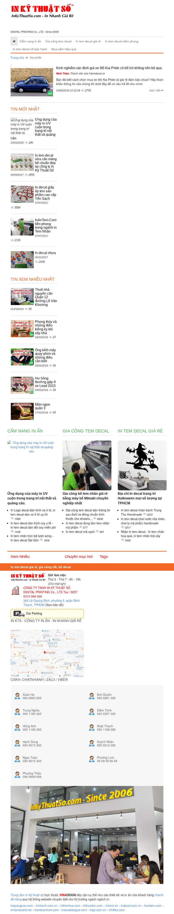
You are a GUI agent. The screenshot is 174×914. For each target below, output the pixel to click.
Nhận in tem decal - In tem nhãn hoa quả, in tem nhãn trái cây (142, 533)
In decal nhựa (45, 253)
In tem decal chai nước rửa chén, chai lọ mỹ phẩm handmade (143, 521)
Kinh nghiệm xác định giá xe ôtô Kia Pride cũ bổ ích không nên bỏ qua (109, 68)
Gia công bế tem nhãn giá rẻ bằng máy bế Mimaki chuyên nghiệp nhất (85, 498)
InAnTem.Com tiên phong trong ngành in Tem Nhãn (46, 225)
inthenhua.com (70, 905)
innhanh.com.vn (46, 905)
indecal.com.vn (131, 905)
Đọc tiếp (155, 90)
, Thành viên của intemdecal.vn (80, 73)
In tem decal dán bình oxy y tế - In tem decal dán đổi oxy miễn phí (33, 525)
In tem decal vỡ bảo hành (30, 49)
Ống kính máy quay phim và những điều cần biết (45, 355)
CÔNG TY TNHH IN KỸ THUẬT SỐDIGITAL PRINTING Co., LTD (46, 590)
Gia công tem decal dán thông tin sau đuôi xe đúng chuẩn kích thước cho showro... (88, 514)
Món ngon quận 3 (42, 406)
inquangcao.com (22, 905)
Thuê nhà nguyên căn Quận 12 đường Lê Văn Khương (46, 297)
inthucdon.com (93, 905)
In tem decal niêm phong (121, 41)
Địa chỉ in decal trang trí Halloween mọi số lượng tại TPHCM (140, 498)
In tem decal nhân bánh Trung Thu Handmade (141, 512)
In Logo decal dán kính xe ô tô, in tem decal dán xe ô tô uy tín (33, 512)
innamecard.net (21, 910)
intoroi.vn (112, 905)
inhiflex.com (117, 910)
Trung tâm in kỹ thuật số (27, 895)
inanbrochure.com (46, 910)
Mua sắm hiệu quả (63, 49)
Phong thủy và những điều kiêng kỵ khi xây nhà (46, 327)
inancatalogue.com (74, 910)
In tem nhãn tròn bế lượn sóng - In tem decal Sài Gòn (32, 538)
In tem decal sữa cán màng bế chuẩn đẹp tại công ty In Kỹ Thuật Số (46, 163)
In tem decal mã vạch (80, 531)
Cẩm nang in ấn (30, 41)
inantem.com (152, 905)
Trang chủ (17, 57)
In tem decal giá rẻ (88, 41)
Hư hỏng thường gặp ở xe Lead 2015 (45, 382)
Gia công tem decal (58, 41)
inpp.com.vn (98, 910)
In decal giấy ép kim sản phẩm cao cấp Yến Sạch (45, 192)
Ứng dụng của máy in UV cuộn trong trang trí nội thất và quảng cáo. (31, 498)
